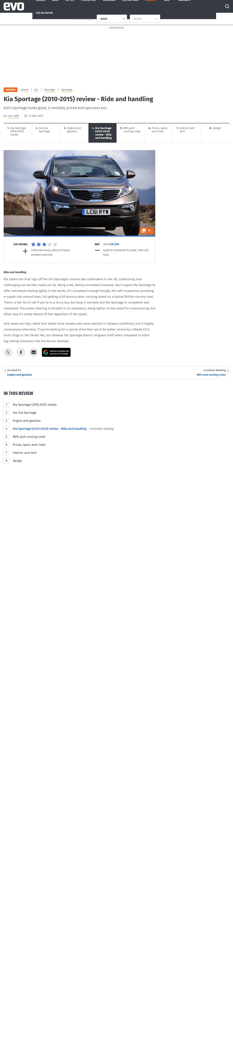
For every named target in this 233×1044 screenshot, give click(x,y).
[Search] (227, 6)
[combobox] (99, 19)
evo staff (13, 115)
